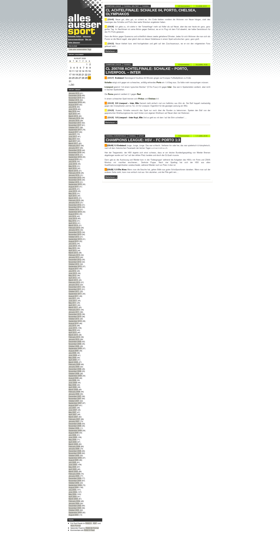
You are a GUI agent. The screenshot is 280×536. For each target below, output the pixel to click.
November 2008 (75, 371)
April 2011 (73, 305)
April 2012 (73, 277)
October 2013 (74, 236)
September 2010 (75, 321)
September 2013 (75, 239)
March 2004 (73, 498)
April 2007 (73, 414)
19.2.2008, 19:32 (201, 64)
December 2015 (75, 177)
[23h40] (110, 19)
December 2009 (75, 341)
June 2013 (73, 245)
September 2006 (75, 430)
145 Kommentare (184, 6)
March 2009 (73, 362)
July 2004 (72, 489)
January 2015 (74, 202)
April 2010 (73, 332)
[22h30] (110, 103)
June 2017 (73, 136)
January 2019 (74, 93)
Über (88, 39)
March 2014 (73, 225)
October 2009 (74, 346)
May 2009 (72, 357)
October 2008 (74, 373)
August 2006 (74, 432)
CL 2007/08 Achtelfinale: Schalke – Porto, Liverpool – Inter (147, 70)
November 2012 (75, 262)
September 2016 (75, 157)
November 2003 (75, 508)
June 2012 (73, 273)
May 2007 (72, 412)
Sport (141, 136)
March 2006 (73, 444)
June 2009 (73, 355)
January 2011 (74, 312)
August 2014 (74, 214)
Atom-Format (75, 525)
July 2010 (72, 325)
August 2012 (74, 268)
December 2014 (75, 205)
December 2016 (75, 150)
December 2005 (75, 451)
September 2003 (75, 512)
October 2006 (74, 428)
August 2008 (74, 378)
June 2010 (73, 328)
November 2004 (75, 480)
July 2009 (72, 353)
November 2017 (75, 125)
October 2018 (74, 100)
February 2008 (74, 391)
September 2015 (75, 184)
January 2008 (74, 394)
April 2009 (73, 359)
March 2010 (73, 334)
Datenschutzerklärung (76, 39)
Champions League (113, 6)
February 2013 (74, 255)
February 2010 (74, 337)
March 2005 (73, 471)
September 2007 (75, 403)
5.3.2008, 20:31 (201, 6)
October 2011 (74, 291)
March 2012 (73, 280)
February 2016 (74, 173)
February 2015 (74, 200)
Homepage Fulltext (74, 36)
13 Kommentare (183, 136)
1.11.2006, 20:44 (201, 136)
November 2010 (75, 316)
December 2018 (75, 95)
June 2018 (73, 109)
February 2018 (74, 118)
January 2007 (74, 421)
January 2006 (74, 448)
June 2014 (73, 218)
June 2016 (73, 163)
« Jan (71, 84)
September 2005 (75, 458)
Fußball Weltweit (131, 6)
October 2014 (74, 209)
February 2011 (74, 309)
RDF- (95, 523)
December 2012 (75, 259)
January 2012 (74, 284)
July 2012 (72, 271)
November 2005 (75, 453)
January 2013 (74, 257)
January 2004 (74, 503)
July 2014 (72, 216)
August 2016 (74, 159)
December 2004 (75, 478)
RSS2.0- (88, 523)
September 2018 (75, 102)
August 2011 (74, 296)
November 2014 (75, 207)
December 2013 (75, 232)
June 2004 (73, 492)
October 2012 (74, 264)
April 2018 (73, 113)
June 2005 (73, 464)
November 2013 (75, 234)
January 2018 (74, 120)
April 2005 (73, 469)
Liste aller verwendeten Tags (80, 49)
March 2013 (73, 252)
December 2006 (75, 423)
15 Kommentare (183, 64)
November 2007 (75, 398)
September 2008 (75, 375)
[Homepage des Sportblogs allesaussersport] (84, 17)
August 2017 (74, 132)
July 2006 (72, 435)
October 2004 (74, 482)
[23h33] (110, 43)
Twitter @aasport (74, 43)
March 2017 (73, 143)
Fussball (146, 6)
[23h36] (110, 26)
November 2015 (75, 179)
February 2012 (74, 282)
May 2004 (72, 494)
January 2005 (74, 476)
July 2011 (72, 298)
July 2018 (72, 107)
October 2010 (74, 318)
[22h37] (110, 77)
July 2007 (72, 407)
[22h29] (110, 110)
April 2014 (73, 223)
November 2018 (75, 97)
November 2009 (75, 344)
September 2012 (75, 266)
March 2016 (73, 170)
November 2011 (75, 289)
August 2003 (74, 514)
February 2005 (74, 473)
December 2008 (75, 369)
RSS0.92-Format (92, 528)
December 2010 (75, 314)
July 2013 (72, 243)
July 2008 (72, 380)
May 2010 (72, 330)
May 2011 (72, 302)
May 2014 (72, 220)
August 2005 (74, 460)
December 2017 (75, 122)
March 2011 (73, 307)
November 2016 (75, 152)
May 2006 (72, 439)
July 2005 (72, 462)
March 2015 (73, 198)
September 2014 (75, 211)
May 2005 (72, 467)
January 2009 (74, 366)
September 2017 (75, 129)
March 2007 (73, 416)
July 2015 (72, 189)
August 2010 (74, 323)
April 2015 (73, 195)
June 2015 (73, 191)
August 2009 (74, 350)
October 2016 (74, 154)
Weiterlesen (110, 51)
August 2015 (74, 186)
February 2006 (74, 446)
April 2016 (73, 168)
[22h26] (110, 117)
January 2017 (74, 148)
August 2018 (74, 104)
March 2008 (73, 389)
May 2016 (72, 166)
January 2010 (74, 339)
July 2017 (72, 134)
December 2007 (75, 396)
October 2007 (74, 401)
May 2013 (72, 248)
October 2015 (74, 182)
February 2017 (74, 145)
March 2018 (73, 116)
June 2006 (73, 437)
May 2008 (72, 385)
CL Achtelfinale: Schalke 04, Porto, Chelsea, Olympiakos (151, 12)
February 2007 (74, 419)
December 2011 (75, 287)
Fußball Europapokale (116, 136)
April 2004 (73, 496)
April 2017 (73, 141)
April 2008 (73, 387)
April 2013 (73, 250)
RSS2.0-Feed (89, 530)
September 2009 (75, 348)
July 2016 (72, 161)
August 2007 (74, 405)
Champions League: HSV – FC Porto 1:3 (143, 140)
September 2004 (75, 485)
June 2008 (73, 382)
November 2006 (75, 426)
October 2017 (74, 127)
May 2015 (72, 193)
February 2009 (74, 364)
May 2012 (72, 275)
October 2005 (74, 455)
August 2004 (74, 487)
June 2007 (73, 410)
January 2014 (74, 230)
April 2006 (73, 442)
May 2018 (72, 111)
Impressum (87, 36)
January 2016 (74, 175)
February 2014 (74, 227)
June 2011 (73, 300)
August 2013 (74, 241)
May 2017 (72, 139)
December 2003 (75, 505)
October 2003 (74, 510)
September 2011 (75, 293)
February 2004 (74, 501)
